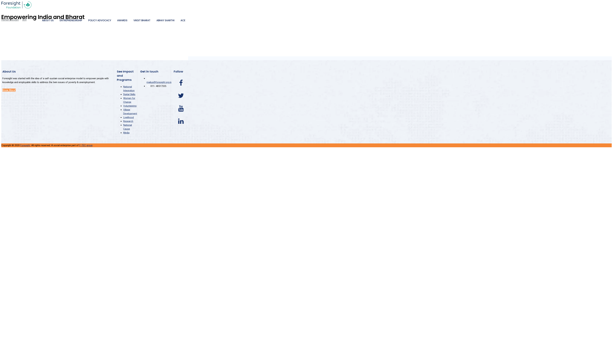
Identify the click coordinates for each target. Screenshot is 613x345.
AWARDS (122, 20)
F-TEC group (86, 145)
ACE (183, 20)
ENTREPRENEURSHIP (71, 20)
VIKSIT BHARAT (141, 20)
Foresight (25, 145)
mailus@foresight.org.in (159, 82)
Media (126, 132)
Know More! (9, 90)
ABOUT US (48, 20)
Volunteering (129, 105)
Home (10, 19)
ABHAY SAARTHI (165, 20)
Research (128, 121)
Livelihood (128, 117)
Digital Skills (129, 94)
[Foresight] (94, 5)
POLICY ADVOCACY (99, 20)
